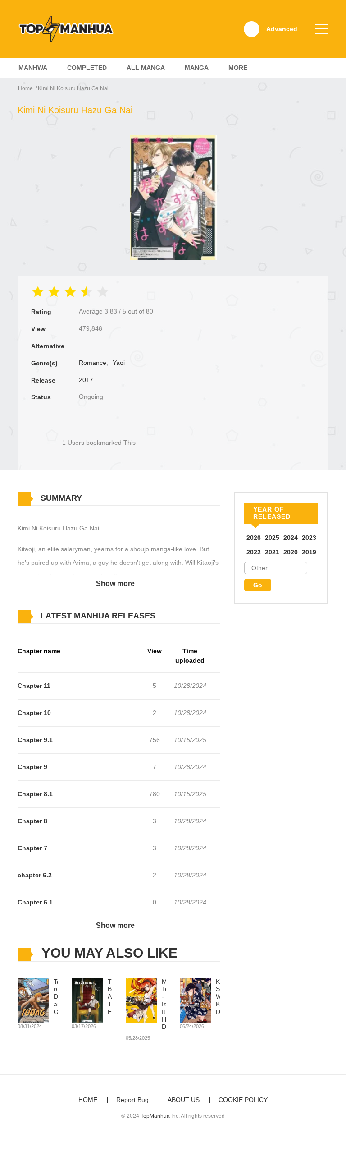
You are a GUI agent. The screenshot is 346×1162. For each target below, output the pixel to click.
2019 (309, 552)
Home (25, 88)
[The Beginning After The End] (87, 999)
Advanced (281, 28)
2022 (253, 552)
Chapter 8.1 (35, 794)
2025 (272, 537)
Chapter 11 (34, 685)
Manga (197, 67)
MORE (237, 67)
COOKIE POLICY (243, 1099)
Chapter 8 (32, 821)
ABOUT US (184, 1099)
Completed (87, 67)
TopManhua (155, 1116)
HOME (87, 1099)
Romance (92, 362)
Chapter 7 (32, 848)
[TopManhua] (70, 28)
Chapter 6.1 (35, 902)
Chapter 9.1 (35, 739)
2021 (272, 552)
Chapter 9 (32, 766)
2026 (253, 537)
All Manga (146, 67)
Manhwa (32, 67)
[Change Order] (173, 616)
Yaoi (119, 362)
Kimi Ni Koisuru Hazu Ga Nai (73, 88)
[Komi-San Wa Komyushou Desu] (195, 999)
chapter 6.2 (35, 875)
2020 (290, 552)
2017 (86, 379)
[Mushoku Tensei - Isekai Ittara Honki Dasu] (141, 999)
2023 (309, 537)
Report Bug (132, 1099)
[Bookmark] (98, 427)
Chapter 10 (34, 712)
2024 (290, 537)
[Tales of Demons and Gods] (33, 999)
